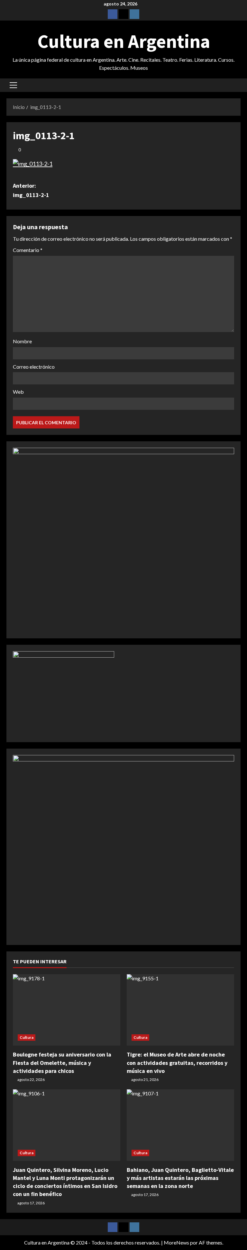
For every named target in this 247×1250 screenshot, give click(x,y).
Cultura (26, 1037)
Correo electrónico (34, 367)
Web (18, 392)
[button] (13, 85)
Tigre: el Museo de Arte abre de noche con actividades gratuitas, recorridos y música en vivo (177, 1062)
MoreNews (176, 1242)
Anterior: (31, 190)
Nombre (22, 341)
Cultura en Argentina (123, 41)
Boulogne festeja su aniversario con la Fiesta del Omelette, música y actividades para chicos (62, 1062)
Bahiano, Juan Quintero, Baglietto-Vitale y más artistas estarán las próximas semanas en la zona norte (180, 1178)
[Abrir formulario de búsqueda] (239, 85)
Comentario (27, 250)
